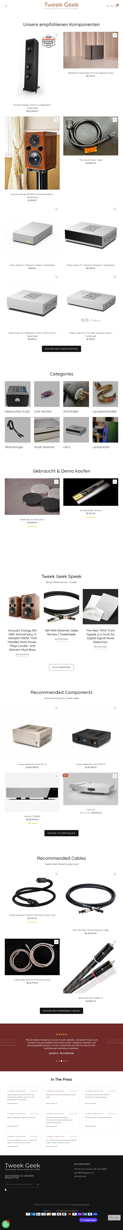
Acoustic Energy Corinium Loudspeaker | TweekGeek (32, 106)
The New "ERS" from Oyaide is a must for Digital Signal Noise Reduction (100, 636)
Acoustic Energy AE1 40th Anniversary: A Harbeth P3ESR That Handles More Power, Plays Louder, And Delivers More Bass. (22, 640)
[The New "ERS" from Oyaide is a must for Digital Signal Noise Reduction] (100, 606)
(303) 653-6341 (80, 1176)
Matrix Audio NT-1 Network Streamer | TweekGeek (91, 265)
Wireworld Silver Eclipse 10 (90, 998)
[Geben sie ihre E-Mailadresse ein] (37, 1184)
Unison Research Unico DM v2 (32, 764)
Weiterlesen (22, 654)
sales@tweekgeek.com (84, 1173)
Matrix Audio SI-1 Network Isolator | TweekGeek (32, 265)
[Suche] (108, 6)
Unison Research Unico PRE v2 (90, 764)
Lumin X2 (91, 809)
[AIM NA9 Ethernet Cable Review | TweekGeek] (61, 606)
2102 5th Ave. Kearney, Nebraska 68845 (90, 1169)
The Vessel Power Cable (90, 160)
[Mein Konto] (112, 6)
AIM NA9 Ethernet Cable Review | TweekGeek (61, 632)
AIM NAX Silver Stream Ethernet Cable (91, 930)
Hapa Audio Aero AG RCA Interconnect (32, 979)
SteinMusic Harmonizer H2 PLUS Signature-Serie (91, 73)
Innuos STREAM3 (32, 816)
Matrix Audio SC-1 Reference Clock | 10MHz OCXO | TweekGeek (32, 334)
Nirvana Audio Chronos (91, 510)
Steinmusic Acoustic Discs (32, 519)
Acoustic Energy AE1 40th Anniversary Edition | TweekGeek (32, 196)
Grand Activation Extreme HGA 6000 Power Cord (32, 915)
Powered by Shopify (80, 1204)
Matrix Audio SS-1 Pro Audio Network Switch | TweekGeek (91, 334)
